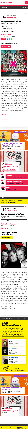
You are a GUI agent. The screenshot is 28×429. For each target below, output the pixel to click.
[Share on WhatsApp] (11, 39)
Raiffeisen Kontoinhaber (8, 202)
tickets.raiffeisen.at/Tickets (16, 328)
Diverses (25, 425)
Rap (26, 7)
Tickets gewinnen (9, 169)
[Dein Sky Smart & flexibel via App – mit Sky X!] (14, 140)
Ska (23, 7)
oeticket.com (6, 46)
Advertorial (23, 131)
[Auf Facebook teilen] (7, 39)
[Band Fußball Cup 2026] (14, 161)
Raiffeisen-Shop (7, 237)
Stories (16, 131)
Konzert (4, 7)
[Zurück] (1, 7)
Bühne (4, 197)
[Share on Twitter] (9, 39)
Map (4, 228)
